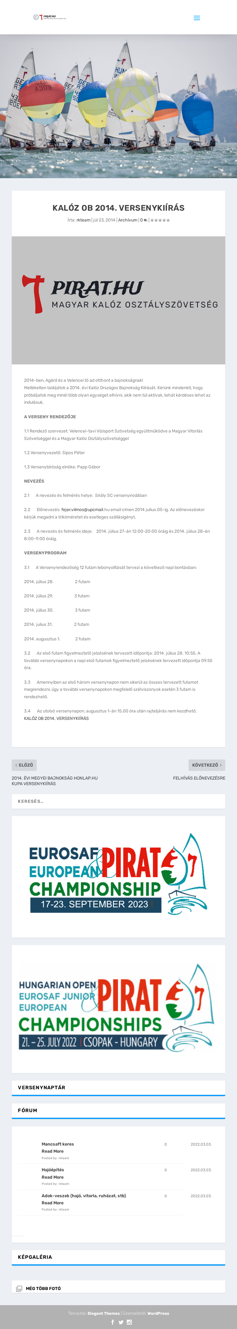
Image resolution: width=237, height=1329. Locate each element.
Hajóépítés (53, 1169)
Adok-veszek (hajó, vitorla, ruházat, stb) (84, 1195)
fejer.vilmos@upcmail (82, 509)
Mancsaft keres (58, 1144)
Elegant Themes (104, 1313)
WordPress (158, 1313)
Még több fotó (43, 1288)
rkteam (83, 220)
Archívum (127, 220)
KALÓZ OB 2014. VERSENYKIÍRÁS (56, 718)
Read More (53, 1151)
